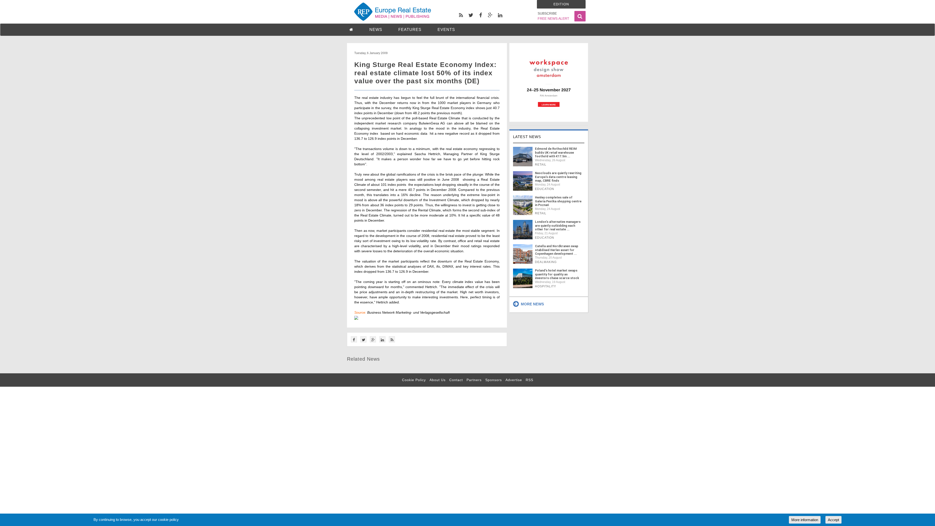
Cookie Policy (414, 380)
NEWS (375, 30)
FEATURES (409, 30)
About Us (438, 380)
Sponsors (493, 380)
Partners (474, 380)
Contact (456, 380)
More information (804, 520)
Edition (561, 4)
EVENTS (446, 30)
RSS (529, 380)
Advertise (513, 380)
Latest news (527, 137)
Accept (833, 520)
